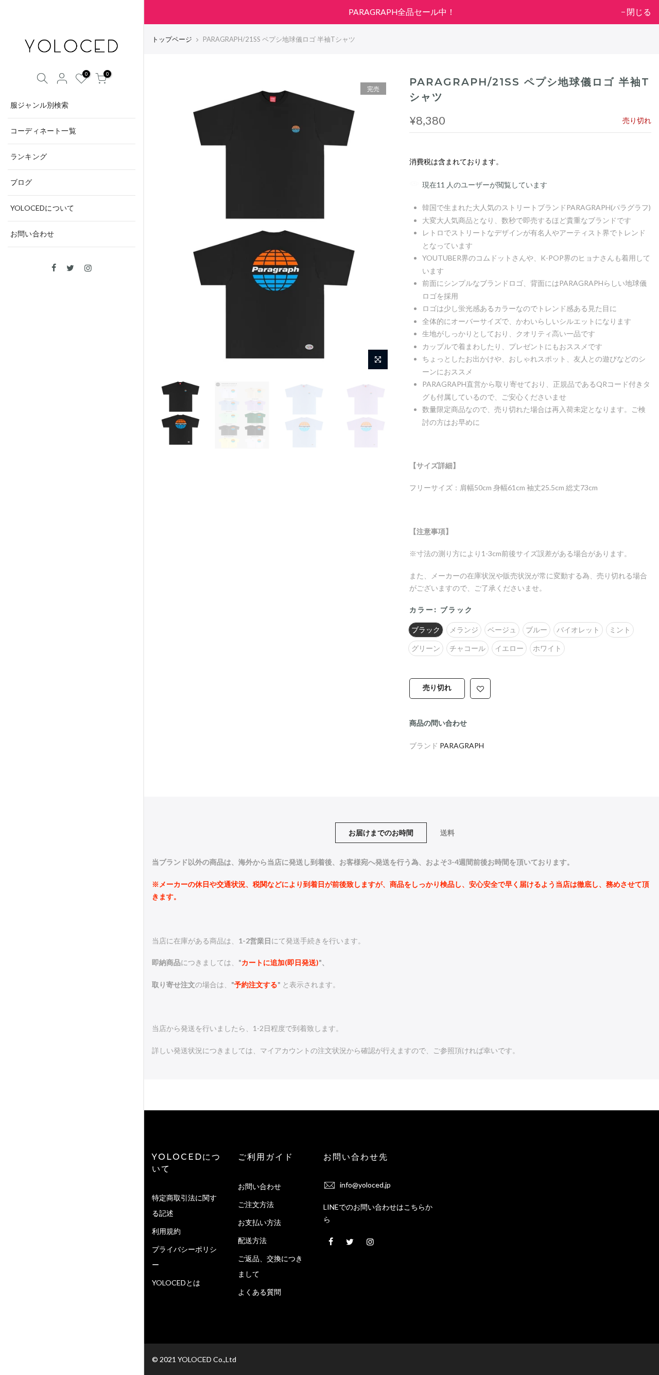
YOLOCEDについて (42, 207)
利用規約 (166, 1231)
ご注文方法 (256, 1204)
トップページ (172, 39)
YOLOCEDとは (176, 1282)
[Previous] (170, 225)
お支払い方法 (259, 1222)
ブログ (21, 182)
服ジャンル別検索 (39, 104)
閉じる (169, 11)
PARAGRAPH (462, 746)
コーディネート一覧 (43, 130)
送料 (447, 832)
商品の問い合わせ (438, 722)
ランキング (28, 156)
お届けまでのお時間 (381, 832)
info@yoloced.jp (365, 1184)
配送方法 (252, 1240)
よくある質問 (259, 1291)
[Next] (376, 225)
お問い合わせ (32, 233)
